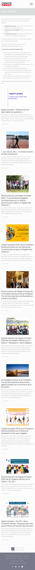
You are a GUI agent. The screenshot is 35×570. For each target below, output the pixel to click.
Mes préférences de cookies (13, 556)
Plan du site (26, 556)
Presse (20, 558)
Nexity (22, 561)
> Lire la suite (5, 124)
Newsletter (14, 561)
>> (22, 549)
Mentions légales (11, 558)
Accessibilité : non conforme (17, 563)
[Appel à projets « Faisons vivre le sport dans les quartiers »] (17, 97)
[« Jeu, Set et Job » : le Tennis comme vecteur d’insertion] (17, 140)
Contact (26, 558)
